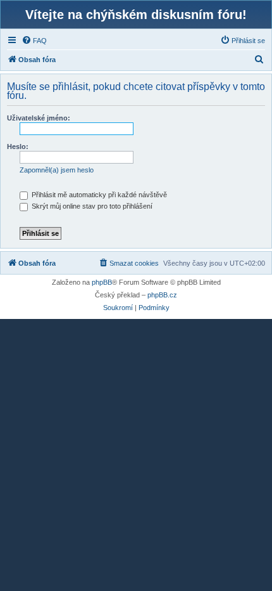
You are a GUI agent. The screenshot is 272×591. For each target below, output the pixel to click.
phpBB (102, 282)
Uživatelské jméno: (38, 118)
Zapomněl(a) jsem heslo (57, 170)
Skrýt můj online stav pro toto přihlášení (91, 206)
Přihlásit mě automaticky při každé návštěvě (98, 194)
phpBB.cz (162, 295)
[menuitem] (34, 40)
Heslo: (17, 146)
